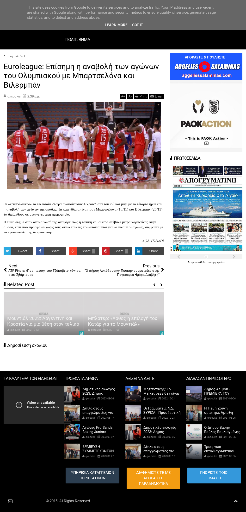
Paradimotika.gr (32, 501)
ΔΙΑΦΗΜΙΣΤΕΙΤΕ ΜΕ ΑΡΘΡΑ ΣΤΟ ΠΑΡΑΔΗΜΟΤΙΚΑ (153, 478)
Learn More (116, 25)
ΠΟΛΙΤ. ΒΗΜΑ (77, 39)
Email (159, 96)
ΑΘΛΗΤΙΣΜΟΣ (153, 241)
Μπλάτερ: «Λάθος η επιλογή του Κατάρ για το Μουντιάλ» (122, 321)
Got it (137, 25)
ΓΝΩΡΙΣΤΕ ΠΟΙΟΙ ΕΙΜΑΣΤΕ (214, 475)
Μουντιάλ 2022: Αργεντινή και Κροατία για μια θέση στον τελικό (43, 321)
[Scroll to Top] (235, 501)
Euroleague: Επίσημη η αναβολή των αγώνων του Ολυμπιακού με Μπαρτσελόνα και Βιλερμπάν (81, 76)
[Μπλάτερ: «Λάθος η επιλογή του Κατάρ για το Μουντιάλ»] (124, 313)
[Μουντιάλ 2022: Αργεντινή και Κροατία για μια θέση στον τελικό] (44, 313)
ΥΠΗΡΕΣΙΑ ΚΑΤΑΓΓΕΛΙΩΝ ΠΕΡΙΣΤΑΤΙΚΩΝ (92, 475)
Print (143, 96)
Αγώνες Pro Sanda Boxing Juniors (97, 429)
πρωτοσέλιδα (199, 262)
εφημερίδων (218, 262)
